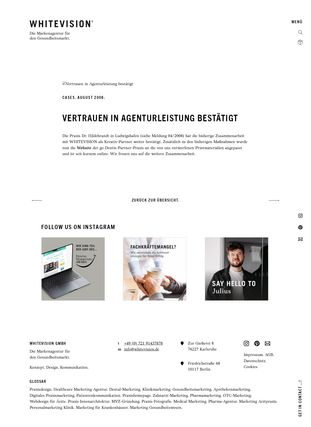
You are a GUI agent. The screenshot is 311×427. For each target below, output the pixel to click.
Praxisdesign (40, 390)
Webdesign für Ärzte (48, 402)
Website (84, 148)
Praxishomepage (136, 396)
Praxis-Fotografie (156, 402)
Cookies (250, 367)
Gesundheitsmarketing (191, 390)
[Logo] (61, 23)
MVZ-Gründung (125, 402)
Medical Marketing (189, 402)
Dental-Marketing (124, 390)
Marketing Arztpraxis (258, 402)
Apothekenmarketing (231, 390)
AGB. (269, 355)
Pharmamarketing (205, 396)
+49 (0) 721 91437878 (143, 344)
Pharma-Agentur (222, 402)
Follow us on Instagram (78, 227)
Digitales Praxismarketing (52, 396)
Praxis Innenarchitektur (88, 402)
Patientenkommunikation (98, 396)
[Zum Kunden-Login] (300, 42)
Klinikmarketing (156, 390)
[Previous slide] (102, 269)
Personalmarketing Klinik (52, 408)
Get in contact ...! (300, 398)
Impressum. (254, 355)
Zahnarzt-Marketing (170, 396)
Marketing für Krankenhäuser (102, 408)
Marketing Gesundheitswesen (155, 408)
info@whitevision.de (141, 350)
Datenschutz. (255, 361)
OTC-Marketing (237, 396)
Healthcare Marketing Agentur (80, 390)
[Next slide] (208, 269)
